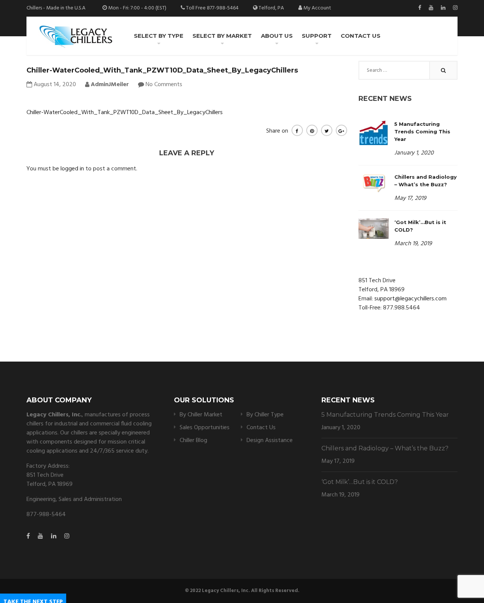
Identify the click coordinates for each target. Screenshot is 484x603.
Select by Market (222, 35)
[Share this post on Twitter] (326, 130)
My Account (317, 8)
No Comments (164, 85)
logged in (72, 169)
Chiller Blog (193, 440)
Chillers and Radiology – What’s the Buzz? (384, 448)
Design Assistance (270, 440)
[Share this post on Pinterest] (312, 130)
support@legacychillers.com (410, 299)
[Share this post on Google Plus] (341, 130)
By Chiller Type (265, 415)
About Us (277, 35)
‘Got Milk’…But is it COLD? (359, 481)
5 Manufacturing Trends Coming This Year (422, 131)
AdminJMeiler (109, 85)
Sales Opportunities (205, 428)
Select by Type (158, 35)
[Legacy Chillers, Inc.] (75, 35)
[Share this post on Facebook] (297, 130)
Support (317, 35)
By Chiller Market (201, 415)
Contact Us (360, 35)
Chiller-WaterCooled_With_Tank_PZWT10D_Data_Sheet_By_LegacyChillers (124, 113)
